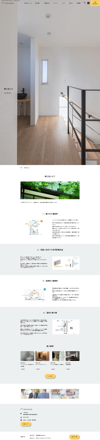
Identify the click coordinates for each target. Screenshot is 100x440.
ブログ (63, 3)
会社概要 (78, 3)
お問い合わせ (95, 3)
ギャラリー (55, 3)
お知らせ (71, 3)
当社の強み (37, 3)
